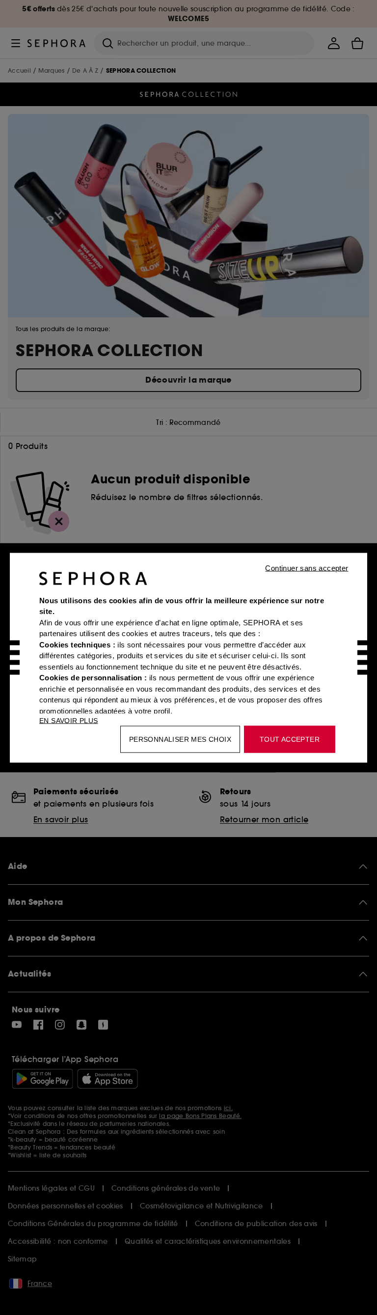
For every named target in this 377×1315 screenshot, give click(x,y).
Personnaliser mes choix (180, 739)
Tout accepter (290, 739)
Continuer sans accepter (306, 567)
